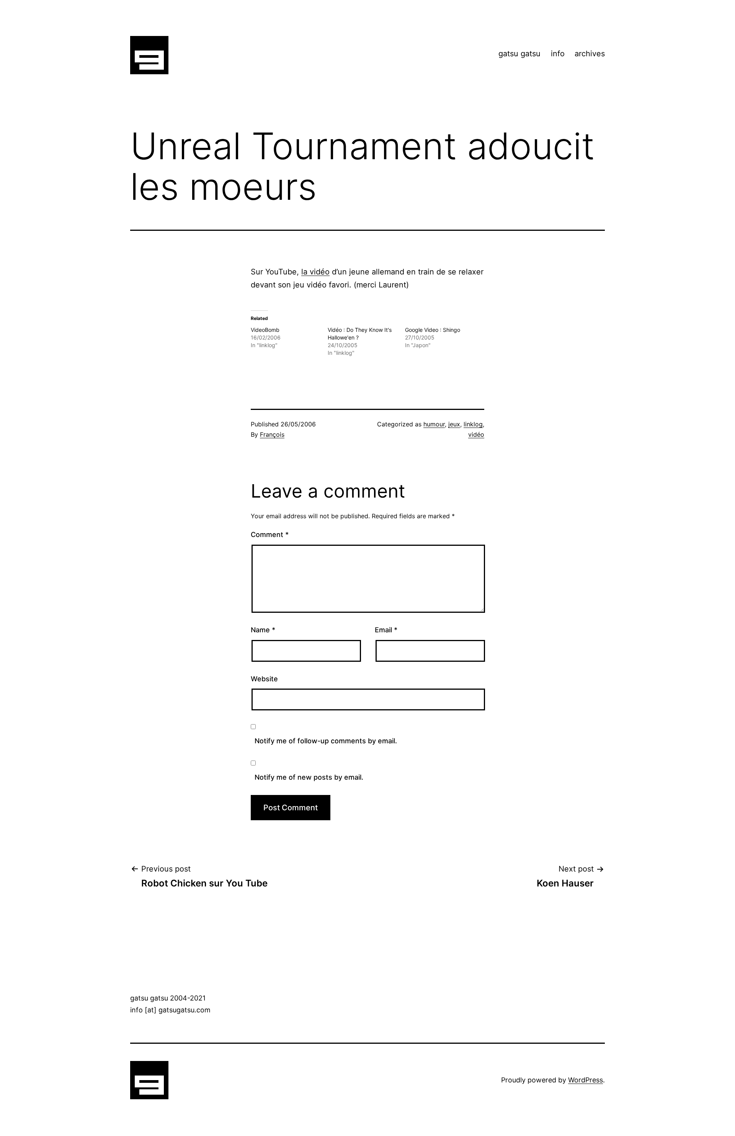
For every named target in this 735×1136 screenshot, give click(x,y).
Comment (270, 534)
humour (434, 424)
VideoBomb (265, 329)
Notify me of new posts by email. (309, 777)
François (272, 434)
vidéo (476, 434)
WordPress (585, 1080)
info (558, 53)
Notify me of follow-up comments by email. (326, 741)
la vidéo (315, 271)
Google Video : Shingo (432, 329)
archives (590, 53)
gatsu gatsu (519, 53)
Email (386, 630)
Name (263, 630)
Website (264, 679)
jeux (454, 424)
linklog (473, 424)
